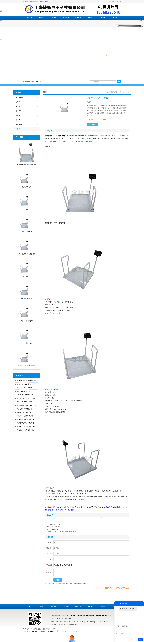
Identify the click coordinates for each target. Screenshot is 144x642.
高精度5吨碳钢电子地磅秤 (25, 402)
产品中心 (41, 17)
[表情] (116, 630)
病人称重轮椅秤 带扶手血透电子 (26, 164)
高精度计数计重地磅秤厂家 (25, 395)
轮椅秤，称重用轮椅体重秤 (26, 365)
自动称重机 (38, 81)
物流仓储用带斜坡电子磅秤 (25, 409)
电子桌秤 (18, 111)
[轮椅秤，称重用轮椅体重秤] (26, 355)
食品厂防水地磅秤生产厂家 (25, 416)
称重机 (33, 81)
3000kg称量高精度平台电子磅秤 (26, 405)
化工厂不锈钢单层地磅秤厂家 (25, 384)
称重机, (73, 615)
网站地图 (111, 1)
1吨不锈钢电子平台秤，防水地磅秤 (27, 398)
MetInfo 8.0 (34, 631)
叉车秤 (115, 17)
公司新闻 (53, 17)
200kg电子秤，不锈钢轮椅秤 (26, 254)
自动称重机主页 (112, 92)
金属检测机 (98, 615)
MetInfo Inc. (50, 631)
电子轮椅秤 (26, 276)
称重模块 (18, 120)
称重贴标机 (19, 124)
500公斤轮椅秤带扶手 (26, 321)
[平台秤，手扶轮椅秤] (26, 333)
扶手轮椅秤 (26, 209)
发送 (140, 639)
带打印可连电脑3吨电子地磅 (25, 419)
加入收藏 (118, 1)
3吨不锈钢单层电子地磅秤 (25, 387)
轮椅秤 (18, 93)
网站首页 (29, 17)
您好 (118, 626)
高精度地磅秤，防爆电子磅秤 (25, 430)
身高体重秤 (19, 97)
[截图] (124, 630)
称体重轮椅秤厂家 (26, 298)
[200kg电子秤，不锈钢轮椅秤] (26, 243)
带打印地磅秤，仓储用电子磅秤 (26, 380)
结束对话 (133, 639)
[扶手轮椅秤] (26, 199)
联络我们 (124, 626)
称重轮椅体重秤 (26, 187)
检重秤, (85, 615)
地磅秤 (103, 17)
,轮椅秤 (103, 615)
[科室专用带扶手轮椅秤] (26, 221)
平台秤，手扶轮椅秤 (26, 343)
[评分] (119, 630)
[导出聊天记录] (142, 630)
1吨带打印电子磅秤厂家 (24, 412)
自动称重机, (79, 615)
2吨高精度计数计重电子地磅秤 (26, 426)
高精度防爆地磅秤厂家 (23, 391)
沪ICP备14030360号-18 (63, 618)
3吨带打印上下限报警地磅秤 (25, 423)
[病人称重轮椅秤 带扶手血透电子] (26, 152)
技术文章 (78, 17)
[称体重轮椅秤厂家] (26, 288)
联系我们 (90, 17)
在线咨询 (92, 124)
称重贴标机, (91, 615)
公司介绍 (66, 17)
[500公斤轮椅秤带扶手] (26, 310)
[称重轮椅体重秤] (26, 176)
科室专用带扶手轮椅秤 (26, 231)
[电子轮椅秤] (26, 266)
